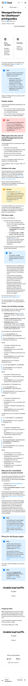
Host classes (20, 176)
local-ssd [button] (10, 124)
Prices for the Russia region (9, 179)
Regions (19, 548)
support (13, 577)
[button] (18, 2)
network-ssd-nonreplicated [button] (13, 238)
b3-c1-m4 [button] (18, 323)
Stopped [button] (9, 114)
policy (15, 64)
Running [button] (9, 109)
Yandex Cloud (12, 21)
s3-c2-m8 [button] (20, 313)
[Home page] (7, 2)
